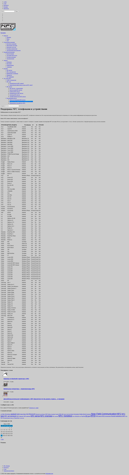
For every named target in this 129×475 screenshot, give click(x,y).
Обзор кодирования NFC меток (17, 99)
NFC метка (9, 86)
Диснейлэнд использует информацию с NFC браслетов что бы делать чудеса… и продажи (34, 399)
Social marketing (116, 416)
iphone (71, 414)
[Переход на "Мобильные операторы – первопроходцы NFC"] (5, 385)
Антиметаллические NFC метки (18, 96)
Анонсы (5, 60)
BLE (28, 414)
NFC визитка (27, 416)
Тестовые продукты (12, 55)
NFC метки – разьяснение (16, 88)
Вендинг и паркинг (11, 43)
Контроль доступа (11, 47)
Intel (67, 414)
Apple (18, 414)
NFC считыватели (11, 71)
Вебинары (9, 62)
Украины (9, 37)
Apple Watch (23, 414)
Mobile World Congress (85, 414)
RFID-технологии (106, 416)
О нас (5, 3)
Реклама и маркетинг (12, 48)
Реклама (6, 6)
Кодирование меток (12, 98)
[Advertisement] (12, 454)
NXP (80, 416)
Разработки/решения (9, 52)
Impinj (64, 414)
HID (62, 414)
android (13, 414)
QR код (87, 416)
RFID (93, 416)
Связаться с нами (33, 407)
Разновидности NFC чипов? (17, 83)
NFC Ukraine (7, 465)
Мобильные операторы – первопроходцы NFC (19, 389)
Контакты (6, 5)
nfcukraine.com (49, 473)
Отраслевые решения (9, 42)
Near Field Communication (104, 414)
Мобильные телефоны (12, 73)
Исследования (10, 53)
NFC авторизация (10, 416)
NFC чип (9, 81)
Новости (6, 35)
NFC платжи (55, 416)
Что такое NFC (7, 78)
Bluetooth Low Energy (40, 414)
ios (69, 414)
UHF (123, 416)
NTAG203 (77, 416)
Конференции (10, 65)
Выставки (9, 63)
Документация (10, 58)
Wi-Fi (2, 418)
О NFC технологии (11, 80)
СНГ (8, 40)
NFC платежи (46, 416)
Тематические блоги (9, 470)
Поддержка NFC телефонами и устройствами (21, 101)
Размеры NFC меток (15, 91)
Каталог (6, 68)
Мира (8, 39)
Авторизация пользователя (13, 50)
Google (57, 414)
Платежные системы (12, 45)
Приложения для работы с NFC (17, 103)
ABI (1, 414)
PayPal (83, 416)
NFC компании (10, 76)
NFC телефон (65, 416)
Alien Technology (6, 414)
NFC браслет (20, 416)
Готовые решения (11, 57)
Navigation (3, 32)
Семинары (9, 67)
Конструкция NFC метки (16, 90)
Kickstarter (76, 414)
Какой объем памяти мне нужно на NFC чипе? (21, 85)
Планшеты (9, 75)
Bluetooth (32, 414)
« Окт (2, 439)
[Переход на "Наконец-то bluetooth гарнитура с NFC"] (5, 375)
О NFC (5, 2)
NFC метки (9, 70)
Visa (126, 416)
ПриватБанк (16, 418)
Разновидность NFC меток (16, 93)
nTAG (73, 416)
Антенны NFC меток (15, 95)
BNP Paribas (48, 414)
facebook (53, 414)
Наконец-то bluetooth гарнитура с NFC (16, 378)
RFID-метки (99, 416)
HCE (60, 414)
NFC (119, 413)
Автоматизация (6, 418)
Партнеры (6, 8)
